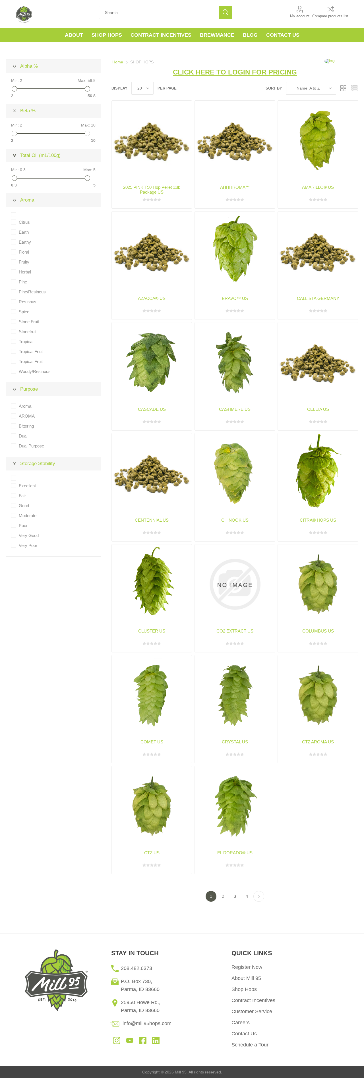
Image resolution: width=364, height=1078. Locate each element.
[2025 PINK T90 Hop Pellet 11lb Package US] (152, 141)
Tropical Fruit (31, 361)
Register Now (246, 967)
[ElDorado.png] (235, 806)
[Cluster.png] (152, 584)
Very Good (29, 535)
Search (225, 12)
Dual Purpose (31, 445)
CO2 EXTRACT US (234, 631)
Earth (24, 232)
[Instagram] (116, 1039)
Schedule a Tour (249, 1045)
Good (24, 505)
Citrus (24, 222)
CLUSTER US (151, 631)
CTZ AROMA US (318, 741)
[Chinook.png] (235, 473)
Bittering (26, 426)
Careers (240, 1022)
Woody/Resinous (35, 371)
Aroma (25, 406)
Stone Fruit (29, 321)
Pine (23, 281)
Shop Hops (244, 989)
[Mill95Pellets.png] (235, 141)
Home (117, 62)
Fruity (24, 262)
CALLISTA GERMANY (318, 298)
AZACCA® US (152, 298)
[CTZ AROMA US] (318, 695)
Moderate (27, 515)
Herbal (25, 272)
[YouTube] (129, 1039)
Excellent (27, 485)
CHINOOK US (235, 520)
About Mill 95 (246, 978)
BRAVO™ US (235, 298)
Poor (23, 525)
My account (299, 16)
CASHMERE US (235, 409)
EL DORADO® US (235, 852)
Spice (24, 311)
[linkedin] (155, 1039)
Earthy (25, 242)
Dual (23, 436)
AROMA (27, 416)
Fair (22, 495)
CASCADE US (152, 409)
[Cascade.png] (152, 362)
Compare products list (330, 16)
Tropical (26, 341)
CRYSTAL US (235, 741)
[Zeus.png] (318, 584)
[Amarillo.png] (318, 141)
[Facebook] (142, 1039)
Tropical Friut (31, 351)
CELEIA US (318, 409)
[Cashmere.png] (235, 362)
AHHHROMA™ (235, 187)
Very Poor (28, 545)
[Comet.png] (152, 695)
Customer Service (251, 1011)
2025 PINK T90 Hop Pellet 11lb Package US (151, 189)
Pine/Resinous (32, 291)
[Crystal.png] (235, 695)
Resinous (27, 301)
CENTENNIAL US (152, 520)
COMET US (151, 741)
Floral (24, 252)
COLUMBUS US (318, 631)
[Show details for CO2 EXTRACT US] (235, 584)
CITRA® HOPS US (318, 520)
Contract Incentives (253, 1000)
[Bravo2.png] (235, 251)
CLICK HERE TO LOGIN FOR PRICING (235, 72)
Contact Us (244, 1033)
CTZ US (152, 852)
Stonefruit (27, 331)
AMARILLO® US (318, 187)
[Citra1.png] (318, 473)
